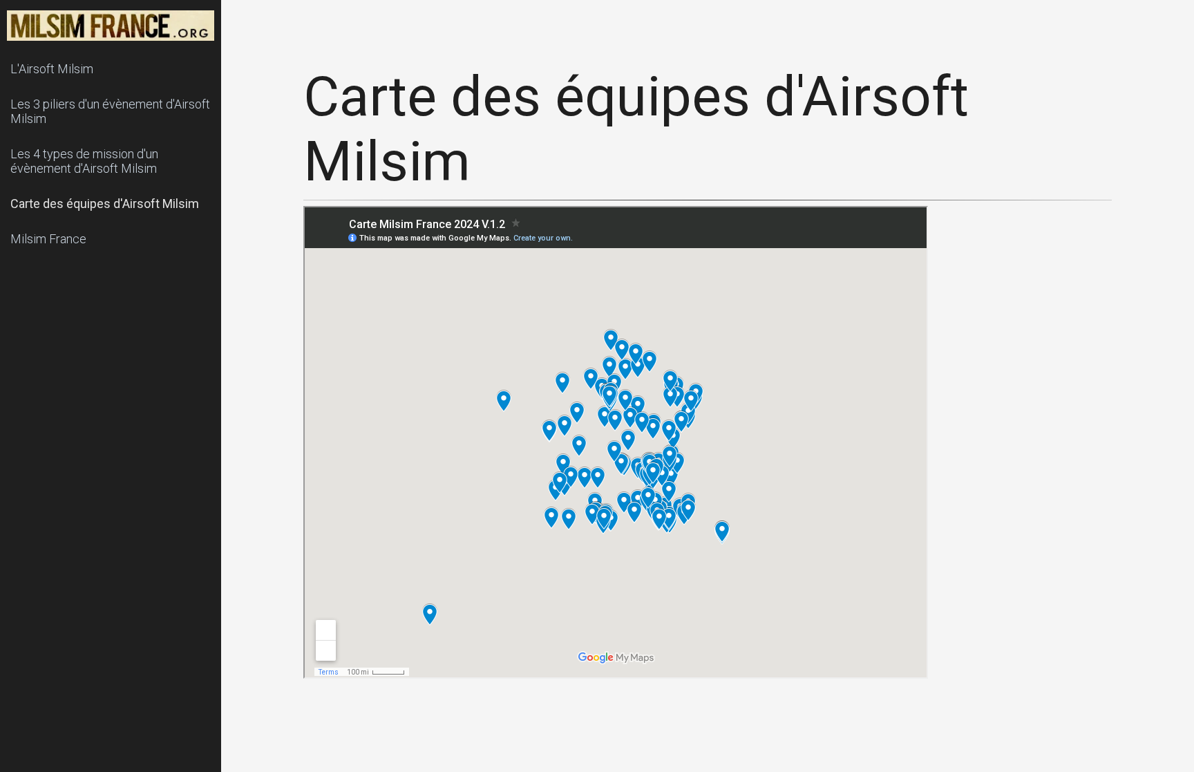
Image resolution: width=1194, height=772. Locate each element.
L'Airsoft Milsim (51, 69)
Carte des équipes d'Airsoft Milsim (104, 203)
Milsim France (48, 239)
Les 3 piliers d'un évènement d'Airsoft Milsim (110, 111)
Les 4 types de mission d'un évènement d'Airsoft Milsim (84, 161)
